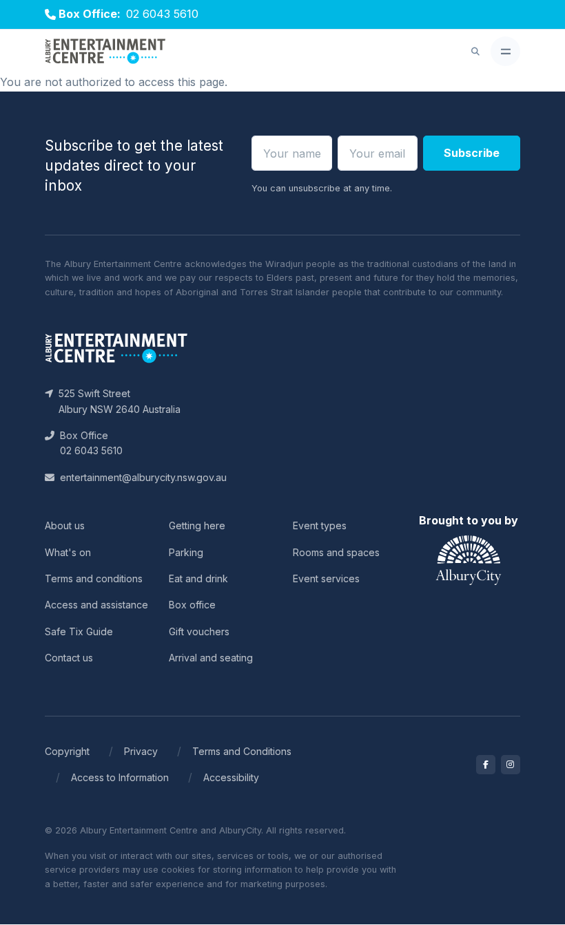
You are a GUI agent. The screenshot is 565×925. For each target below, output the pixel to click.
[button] (475, 51)
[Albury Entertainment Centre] (105, 52)
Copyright (67, 751)
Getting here (197, 525)
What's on (68, 552)
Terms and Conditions (241, 751)
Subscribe (472, 153)
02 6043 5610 (162, 14)
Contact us (69, 657)
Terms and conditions (94, 578)
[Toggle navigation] (505, 51)
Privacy (141, 751)
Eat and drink (198, 578)
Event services (326, 578)
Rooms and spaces (336, 552)
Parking (186, 552)
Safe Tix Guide (79, 631)
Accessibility (231, 777)
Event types (320, 525)
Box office (192, 604)
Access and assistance (96, 604)
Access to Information (120, 777)
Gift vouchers (199, 631)
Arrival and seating (211, 657)
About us (65, 525)
